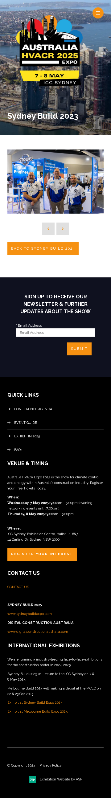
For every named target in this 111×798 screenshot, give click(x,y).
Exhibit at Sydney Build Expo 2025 (34, 703)
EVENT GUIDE (25, 423)
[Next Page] (62, 229)
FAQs (18, 450)
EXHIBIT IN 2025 (27, 436)
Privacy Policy (50, 765)
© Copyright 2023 (21, 765)
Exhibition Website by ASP (61, 779)
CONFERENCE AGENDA (33, 409)
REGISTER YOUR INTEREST (42, 554)
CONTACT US (18, 587)
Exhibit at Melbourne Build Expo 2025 (37, 712)
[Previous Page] (48, 229)
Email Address (29, 325)
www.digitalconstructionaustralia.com (37, 632)
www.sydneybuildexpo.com (29, 614)
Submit (79, 349)
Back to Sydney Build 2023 (43, 249)
